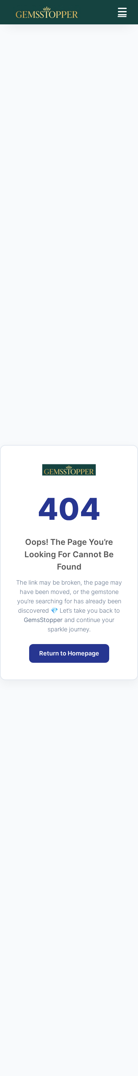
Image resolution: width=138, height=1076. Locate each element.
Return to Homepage (69, 653)
